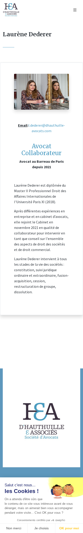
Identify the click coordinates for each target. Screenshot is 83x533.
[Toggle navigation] (75, 10)
